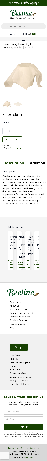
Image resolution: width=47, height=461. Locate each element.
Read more (21, 263)
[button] (5, 248)
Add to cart (12, 139)
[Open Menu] (23, 39)
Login (12, 33)
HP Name (3, 392)
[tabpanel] (23, 187)
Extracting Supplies (12, 47)
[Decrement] (4, 131)
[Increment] (9, 131)
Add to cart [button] (11, 262)
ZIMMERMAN (28, 457)
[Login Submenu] (17, 34)
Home (5, 44)
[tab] (13, 163)
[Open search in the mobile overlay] (23, 26)
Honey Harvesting (20, 44)
